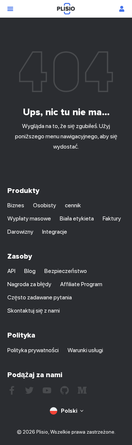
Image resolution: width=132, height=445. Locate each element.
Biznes (15, 205)
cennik (73, 205)
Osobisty (44, 205)
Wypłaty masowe (29, 218)
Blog (30, 270)
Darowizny (20, 231)
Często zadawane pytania (39, 297)
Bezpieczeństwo (65, 270)
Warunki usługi (85, 350)
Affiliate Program (81, 284)
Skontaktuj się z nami (33, 310)
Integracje (54, 231)
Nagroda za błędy (29, 284)
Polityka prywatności (33, 350)
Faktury (112, 218)
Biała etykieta (77, 218)
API (11, 270)
